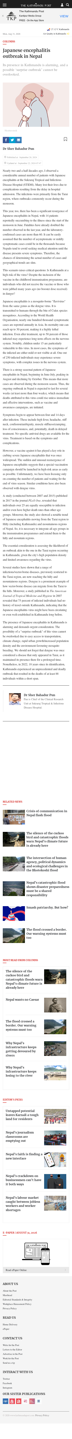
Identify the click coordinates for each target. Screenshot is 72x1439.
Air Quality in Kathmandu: (56, 33)
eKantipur (5, 1401)
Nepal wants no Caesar (22, 999)
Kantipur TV (39, 1401)
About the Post (10, 1290)
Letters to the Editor (12, 1349)
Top (68, 1425)
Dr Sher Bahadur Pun (18, 148)
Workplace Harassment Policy (17, 1304)
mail (18, 140)
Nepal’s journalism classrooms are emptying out (20, 1136)
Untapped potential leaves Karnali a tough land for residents (22, 1115)
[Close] (3, 16)
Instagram (7, 1387)
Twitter (6, 1378)
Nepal (19, 1401)
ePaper (6, 1328)
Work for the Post (11, 1358)
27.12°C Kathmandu (60, 29)
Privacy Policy (10, 1308)
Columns (9, 42)
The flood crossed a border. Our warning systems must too (21, 1025)
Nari (25, 1401)
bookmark (65, 139)
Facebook (7, 1383)
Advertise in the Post (13, 1354)
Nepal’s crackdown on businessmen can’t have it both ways (23, 1180)
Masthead (7, 1295)
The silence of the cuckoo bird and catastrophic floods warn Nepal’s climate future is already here (24, 979)
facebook (6, 140)
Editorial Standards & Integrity (17, 1299)
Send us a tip (9, 1362)
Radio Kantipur (32, 1401)
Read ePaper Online (16, 1270)
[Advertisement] (36, 762)
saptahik (12, 1401)
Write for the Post (11, 1345)
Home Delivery (10, 1324)
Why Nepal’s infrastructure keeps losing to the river (21, 1071)
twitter (12, 140)
